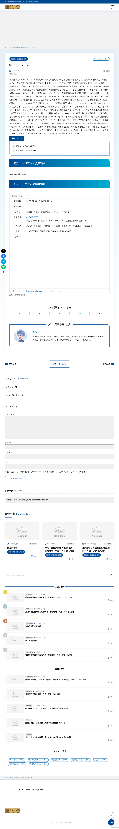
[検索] (111, 575)
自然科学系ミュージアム (17, 764)
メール (9, 452)
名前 (8, 443)
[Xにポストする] (19, 313)
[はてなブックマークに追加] (59, 313)
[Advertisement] (59, 28)
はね (34, 332)
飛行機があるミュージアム (38, 764)
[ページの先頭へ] (111, 822)
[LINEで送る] (80, 313)
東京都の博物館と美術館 (18, 59)
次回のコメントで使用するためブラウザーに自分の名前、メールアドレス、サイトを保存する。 (47, 472)
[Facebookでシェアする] (40, 313)
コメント (10, 414)
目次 (16, 138)
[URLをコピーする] (100, 313)
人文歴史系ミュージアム (59, 760)
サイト (7, 462)
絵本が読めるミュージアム (80, 760)
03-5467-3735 (32, 217)
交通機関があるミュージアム (38, 760)
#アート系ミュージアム (100, 59)
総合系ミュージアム (100, 760)
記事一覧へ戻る (59, 364)
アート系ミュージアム (17, 760)
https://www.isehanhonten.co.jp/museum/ (43, 291)
